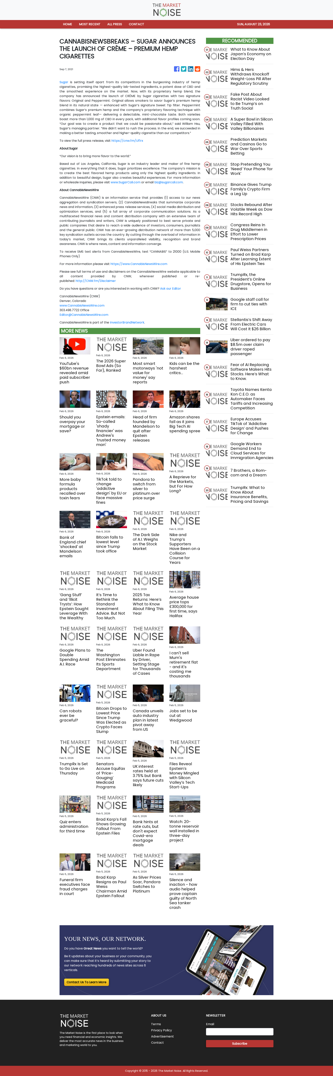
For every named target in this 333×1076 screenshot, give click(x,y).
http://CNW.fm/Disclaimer (96, 281)
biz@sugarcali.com (168, 182)
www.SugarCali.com (125, 182)
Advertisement (162, 1036)
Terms (156, 1024)
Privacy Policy (161, 1030)
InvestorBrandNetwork (127, 322)
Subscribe (239, 1043)
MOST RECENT (89, 24)
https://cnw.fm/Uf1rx (127, 140)
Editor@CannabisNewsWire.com (84, 315)
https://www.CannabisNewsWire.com (138, 264)
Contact (157, 1042)
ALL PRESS (114, 24)
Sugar (64, 82)
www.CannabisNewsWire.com (82, 305)
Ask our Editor (170, 288)
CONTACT (136, 24)
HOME (67, 24)
